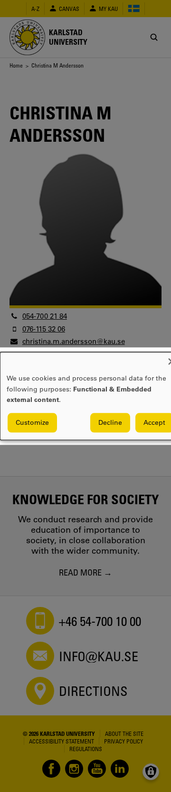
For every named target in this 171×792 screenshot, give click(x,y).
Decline (110, 422)
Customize (32, 422)
